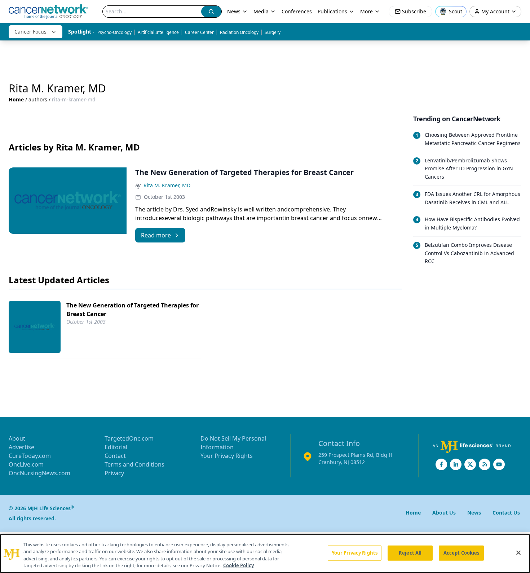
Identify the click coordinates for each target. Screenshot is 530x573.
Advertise (21, 447)
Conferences (297, 11)
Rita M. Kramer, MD (166, 185)
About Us (444, 512)
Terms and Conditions (134, 464)
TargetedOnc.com (129, 438)
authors (37, 99)
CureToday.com (30, 456)
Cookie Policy (238, 565)
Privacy (114, 473)
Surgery (273, 32)
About (17, 438)
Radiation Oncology (239, 32)
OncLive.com (26, 464)
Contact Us (506, 512)
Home (16, 99)
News (233, 11)
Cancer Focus (30, 31)
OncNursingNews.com (39, 473)
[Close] (518, 552)
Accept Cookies (461, 553)
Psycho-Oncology (114, 32)
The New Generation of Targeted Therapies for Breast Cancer (132, 309)
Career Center (199, 32)
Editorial (116, 447)
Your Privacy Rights (226, 456)
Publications (332, 11)
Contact (115, 456)
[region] (265, 553)
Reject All (410, 553)
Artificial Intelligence (158, 32)
